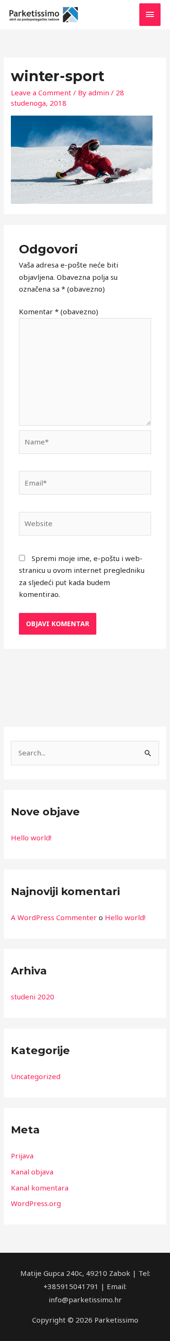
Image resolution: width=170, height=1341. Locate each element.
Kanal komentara (39, 1187)
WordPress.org (36, 1203)
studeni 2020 (32, 996)
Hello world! (31, 837)
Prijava (22, 1155)
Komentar (58, 311)
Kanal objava (32, 1171)
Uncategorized (35, 1076)
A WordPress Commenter (54, 917)
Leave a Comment (41, 92)
